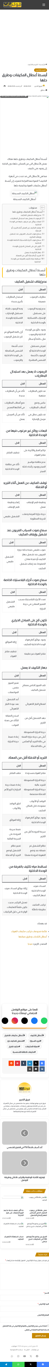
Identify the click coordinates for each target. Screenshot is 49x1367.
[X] (24, 1020)
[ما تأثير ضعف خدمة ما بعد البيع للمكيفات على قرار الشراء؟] (13, 1202)
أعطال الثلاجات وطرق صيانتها (33, 936)
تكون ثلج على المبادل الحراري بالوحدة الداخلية (27, 247)
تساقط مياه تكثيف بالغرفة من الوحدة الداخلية (26, 260)
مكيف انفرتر (14, 1046)
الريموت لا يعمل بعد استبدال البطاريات (25, 218)
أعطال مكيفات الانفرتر (14, 1035)
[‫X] (36, 1063)
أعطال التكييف (36, 1035)
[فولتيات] (12, 5)
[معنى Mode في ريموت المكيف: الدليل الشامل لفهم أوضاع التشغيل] (36, 1202)
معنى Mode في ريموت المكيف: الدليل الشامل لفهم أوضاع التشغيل (38, 1212)
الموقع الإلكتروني (43, 1315)
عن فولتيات (35, 1350)
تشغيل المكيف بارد (15, 1041)
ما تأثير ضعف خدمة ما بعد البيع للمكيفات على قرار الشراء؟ (13, 1212)
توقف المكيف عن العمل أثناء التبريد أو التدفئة (26, 229)
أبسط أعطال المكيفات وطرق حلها (27, 212)
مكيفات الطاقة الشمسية (23, 1052)
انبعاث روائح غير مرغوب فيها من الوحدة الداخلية (25, 223)
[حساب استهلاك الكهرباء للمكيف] (13, 1228)
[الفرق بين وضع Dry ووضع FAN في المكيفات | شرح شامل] (36, 1228)
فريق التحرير (38, 86)
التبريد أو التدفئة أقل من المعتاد (28, 255)
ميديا (30, 944)
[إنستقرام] (14, 1020)
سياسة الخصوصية (16, 1350)
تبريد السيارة (35, 1041)
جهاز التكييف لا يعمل (32, 252)
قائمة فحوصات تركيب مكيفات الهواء (29, 931)
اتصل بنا (27, 1350)
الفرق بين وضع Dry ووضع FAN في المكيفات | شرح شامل (36, 1239)
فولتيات (14, 1346)
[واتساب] (44, 1020)
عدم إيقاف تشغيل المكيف (31, 215)
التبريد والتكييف (33, 64)
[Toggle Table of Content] (41, 207)
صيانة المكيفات (31, 1046)
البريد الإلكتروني (43, 1304)
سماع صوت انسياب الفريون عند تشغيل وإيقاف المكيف (25, 235)
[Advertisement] (24, 36)
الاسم (46, 1293)
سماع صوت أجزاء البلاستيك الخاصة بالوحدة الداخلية (24, 241)
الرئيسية (42, 64)
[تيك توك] (5, 1020)
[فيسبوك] (34, 1020)
